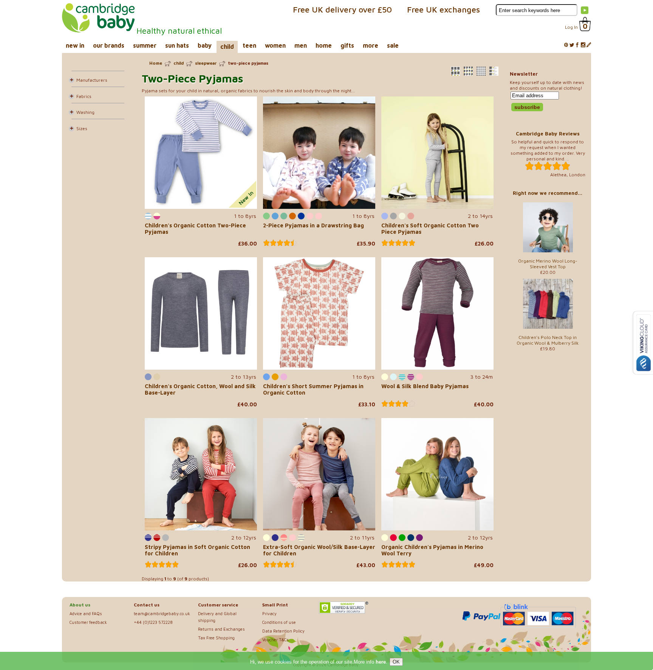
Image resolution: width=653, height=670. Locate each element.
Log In (571, 27)
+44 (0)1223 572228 (153, 622)
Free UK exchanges (443, 9)
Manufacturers (91, 80)
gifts (347, 45)
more (370, 45)
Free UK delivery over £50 (342, 9)
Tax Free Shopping (216, 637)
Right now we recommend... (547, 193)
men (300, 45)
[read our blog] (588, 45)
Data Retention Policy (283, 630)
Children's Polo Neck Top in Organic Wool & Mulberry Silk (548, 340)
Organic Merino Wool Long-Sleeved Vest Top (547, 263)
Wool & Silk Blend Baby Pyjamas (425, 386)
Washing (85, 112)
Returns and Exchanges (221, 628)
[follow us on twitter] (571, 45)
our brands (108, 45)
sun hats (177, 45)
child (227, 46)
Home (155, 63)
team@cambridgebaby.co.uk (162, 613)
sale (393, 45)
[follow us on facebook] (577, 45)
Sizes (81, 128)
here (381, 662)
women (275, 45)
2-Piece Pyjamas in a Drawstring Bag (313, 225)
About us (80, 605)
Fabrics (83, 96)
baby (205, 45)
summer (144, 45)
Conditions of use (279, 622)
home (324, 45)
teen (249, 45)
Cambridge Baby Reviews (548, 134)
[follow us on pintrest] (566, 45)
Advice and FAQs (86, 613)
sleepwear (206, 63)
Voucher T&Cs (275, 639)
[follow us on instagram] (583, 45)
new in (75, 45)
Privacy (269, 613)
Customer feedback (88, 622)
